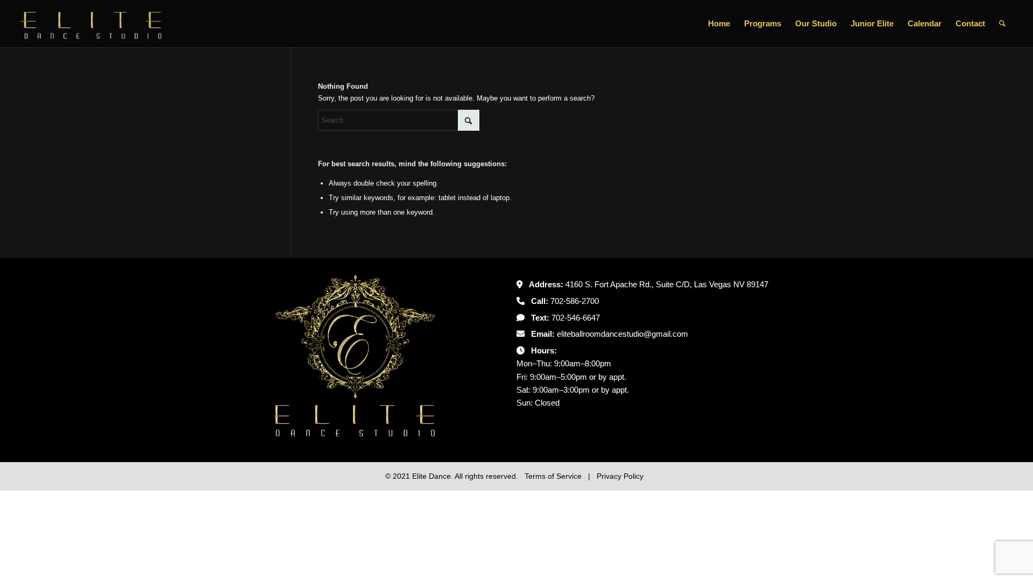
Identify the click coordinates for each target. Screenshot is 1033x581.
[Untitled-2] (91, 23)
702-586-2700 (574, 301)
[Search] (1002, 23)
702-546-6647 (575, 317)
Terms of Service (554, 476)
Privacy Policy (620, 476)
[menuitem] (719, 23)
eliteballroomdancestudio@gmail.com (622, 333)
